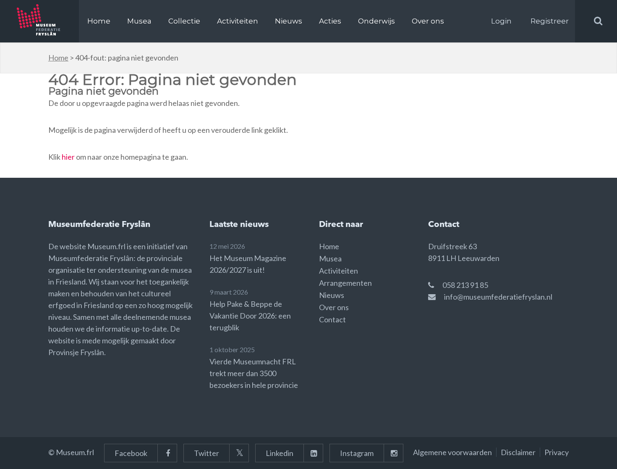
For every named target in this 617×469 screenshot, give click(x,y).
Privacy (556, 452)
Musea (139, 21)
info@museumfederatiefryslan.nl (498, 296)
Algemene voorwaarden (452, 452)
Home (98, 21)
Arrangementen (345, 282)
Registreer (550, 21)
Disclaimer (518, 452)
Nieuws (288, 21)
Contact (332, 319)
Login (501, 21)
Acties (330, 21)
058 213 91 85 (465, 285)
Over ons (428, 21)
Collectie (184, 21)
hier (68, 156)
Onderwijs (376, 21)
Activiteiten (237, 21)
